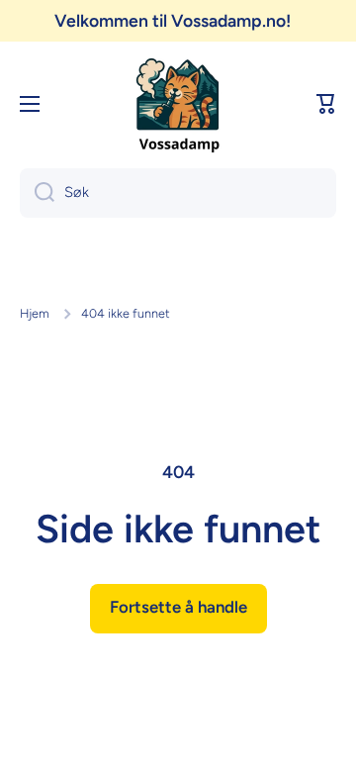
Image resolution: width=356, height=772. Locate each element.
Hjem (34, 313)
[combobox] (178, 193)
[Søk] (37, 193)
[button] (326, 104)
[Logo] (178, 103)
